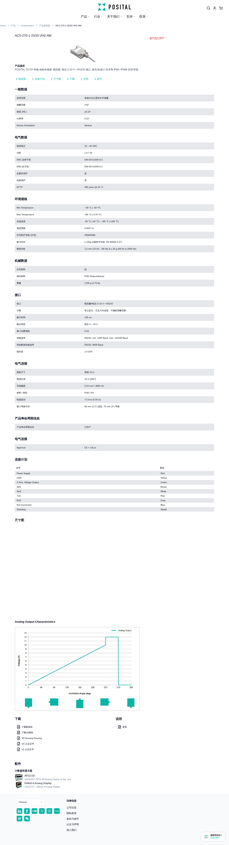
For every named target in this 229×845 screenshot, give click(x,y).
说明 (85, 79)
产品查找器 (44, 25)
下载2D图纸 (27, 732)
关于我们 (113, 16)
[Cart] (221, 8)
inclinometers (27, 25)
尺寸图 (57, 79)
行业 (97, 16)
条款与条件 (73, 818)
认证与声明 (73, 824)
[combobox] (31, 802)
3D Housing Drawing (32, 738)
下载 (72, 79)
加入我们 (71, 830)
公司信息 (71, 807)
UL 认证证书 (28, 749)
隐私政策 (71, 813)
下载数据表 (27, 727)
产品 (84, 16)
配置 (125, 727)
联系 (142, 16)
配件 (99, 79)
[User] (208, 8)
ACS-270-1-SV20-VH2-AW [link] (68, 25)
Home (3, 25)
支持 (129, 16)
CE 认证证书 (28, 743)
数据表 (22, 79)
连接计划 (40, 79)
